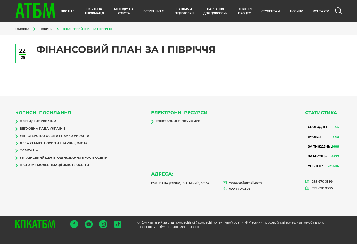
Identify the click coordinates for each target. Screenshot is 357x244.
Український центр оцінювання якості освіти (64, 158)
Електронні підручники (178, 121)
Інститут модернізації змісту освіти (54, 165)
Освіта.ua (29, 150)
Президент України (38, 121)
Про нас (67, 11)
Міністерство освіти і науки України (54, 136)
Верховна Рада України (42, 129)
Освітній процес (245, 11)
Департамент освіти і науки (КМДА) (53, 143)
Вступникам (154, 11)
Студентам (270, 11)
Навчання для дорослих (215, 11)
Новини (46, 29)
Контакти (321, 11)
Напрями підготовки (184, 11)
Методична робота (124, 11)
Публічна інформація (94, 11)
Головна (22, 29)
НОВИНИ (296, 11)
